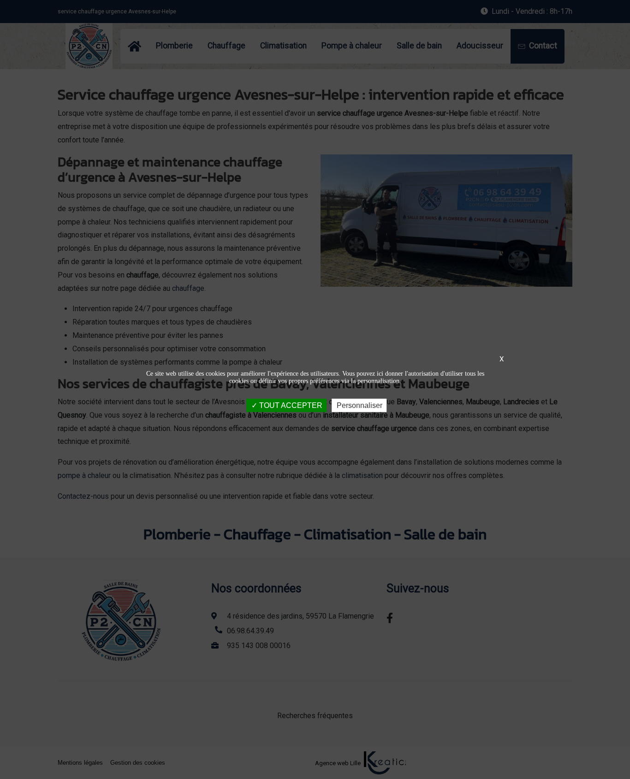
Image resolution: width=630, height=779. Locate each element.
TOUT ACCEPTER (289, 405)
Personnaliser (359, 405)
